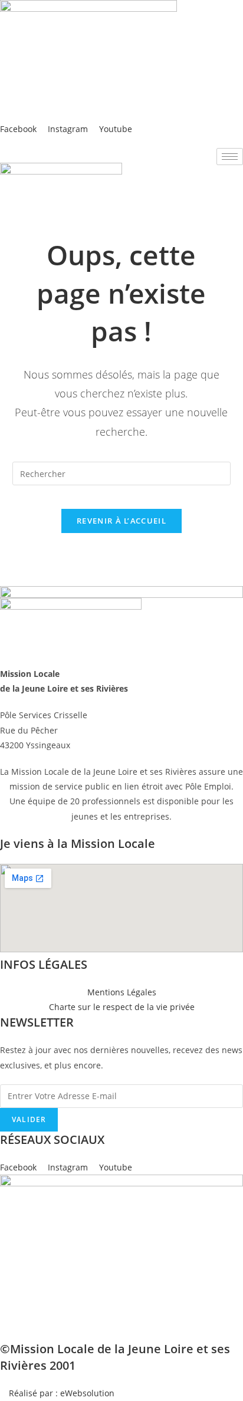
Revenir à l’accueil (121, 520)
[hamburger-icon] (229, 156)
